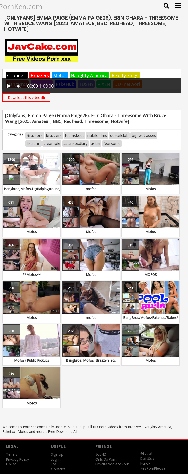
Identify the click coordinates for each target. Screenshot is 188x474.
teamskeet (74, 135)
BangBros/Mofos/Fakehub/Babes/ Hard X (150, 320)
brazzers (54, 135)
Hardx (145, 463)
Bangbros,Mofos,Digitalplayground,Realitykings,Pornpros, (50, 189)
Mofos (60, 75)
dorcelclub (119, 135)
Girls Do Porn (106, 459)
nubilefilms (97, 135)
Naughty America (89, 75)
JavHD (100, 454)
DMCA (11, 464)
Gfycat (146, 453)
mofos (91, 189)
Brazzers (40, 75)
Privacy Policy (17, 459)
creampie (52, 143)
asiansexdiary (75, 143)
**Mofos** (32, 274)
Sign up (57, 454)
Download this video (24, 97)
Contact (58, 469)
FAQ (54, 464)
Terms (11, 454)
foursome (112, 143)
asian (95, 143)
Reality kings (125, 75)
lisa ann (33, 143)
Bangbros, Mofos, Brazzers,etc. (91, 360)
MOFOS (150, 274)
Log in (56, 459)
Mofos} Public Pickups (31, 360)
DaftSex (147, 458)
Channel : (16, 75)
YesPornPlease (153, 468)
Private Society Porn (112, 464)
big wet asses (144, 135)
